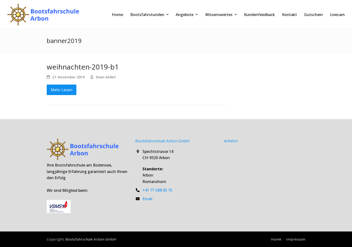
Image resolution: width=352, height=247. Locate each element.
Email (147, 198)
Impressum (295, 239)
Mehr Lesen (61, 89)
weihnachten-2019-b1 (83, 67)
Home (276, 239)
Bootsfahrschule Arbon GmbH (90, 239)
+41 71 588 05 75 (157, 190)
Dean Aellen (106, 77)
